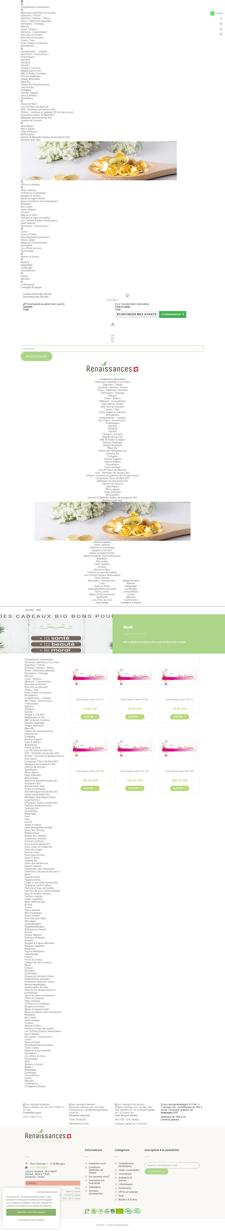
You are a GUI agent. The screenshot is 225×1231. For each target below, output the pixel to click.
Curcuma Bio (27, 87)
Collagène (26, 90)
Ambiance (26, 204)
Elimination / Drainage (32, 23)
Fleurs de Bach (29, 103)
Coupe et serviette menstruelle (41, 882)
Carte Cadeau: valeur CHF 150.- (135, 771)
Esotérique (26, 267)
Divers (28, 907)
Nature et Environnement (34, 242)
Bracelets (29, 970)
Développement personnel (35, 237)
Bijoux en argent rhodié (33, 198)
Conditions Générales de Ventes (96, 1170)
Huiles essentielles (34, 789)
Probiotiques (28, 57)
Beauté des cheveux (35, 835)
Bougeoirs (30, 948)
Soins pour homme (34, 855)
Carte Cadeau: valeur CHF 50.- (135, 699)
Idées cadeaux (28, 190)
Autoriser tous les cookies (31, 1212)
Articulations (27, 45)
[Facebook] (221, 18)
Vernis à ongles (32, 824)
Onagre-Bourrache (30, 79)
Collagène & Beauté (31, 287)
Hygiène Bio (31, 860)
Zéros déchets (32, 910)
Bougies (28, 940)
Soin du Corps (31, 852)
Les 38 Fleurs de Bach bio (35, 106)
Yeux (27, 819)
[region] (31, 1208)
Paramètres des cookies (31, 1220)
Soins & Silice (31, 857)
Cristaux (25, 212)
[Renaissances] (112, 368)
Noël (27, 1061)
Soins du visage (33, 849)
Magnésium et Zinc (31, 70)
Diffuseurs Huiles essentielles (41, 802)
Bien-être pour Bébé (35, 918)
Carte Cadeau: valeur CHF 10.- (90, 699)
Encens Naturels (33, 934)
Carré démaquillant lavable (38, 827)
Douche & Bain (32, 877)
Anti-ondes (26, 206)
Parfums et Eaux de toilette (39, 888)
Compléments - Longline (34, 51)
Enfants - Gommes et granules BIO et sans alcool (47, 112)
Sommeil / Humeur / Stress (35, 18)
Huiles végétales (33, 899)
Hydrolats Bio (31, 808)
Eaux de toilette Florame (37, 893)
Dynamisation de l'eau (36, 987)
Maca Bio (26, 81)
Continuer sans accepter (47, 1192)
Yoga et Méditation (34, 951)
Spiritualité (26, 245)
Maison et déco (29, 215)
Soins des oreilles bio (36, 863)
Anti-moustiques (33, 912)
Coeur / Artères (29, 29)
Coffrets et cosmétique (33, 193)
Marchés (25, 278)
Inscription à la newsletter (96, 1182)
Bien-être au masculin (32, 37)
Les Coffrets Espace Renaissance (39, 220)
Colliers (28, 968)
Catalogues (95, 1187)
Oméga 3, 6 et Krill (30, 68)
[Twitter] (221, 23)
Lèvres (28, 822)
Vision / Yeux (28, 40)
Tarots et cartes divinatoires (39, 995)
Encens (28, 932)
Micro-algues (28, 128)
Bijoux (27, 965)
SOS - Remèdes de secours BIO (38, 109)
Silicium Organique (31, 76)
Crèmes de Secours (31, 120)
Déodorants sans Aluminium (39, 868)
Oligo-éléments (29, 131)
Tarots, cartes (28, 239)
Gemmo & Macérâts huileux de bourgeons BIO (45, 137)
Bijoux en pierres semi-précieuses (39, 201)
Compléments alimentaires (35, 7)
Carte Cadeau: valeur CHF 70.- (180, 699)
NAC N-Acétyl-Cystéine (33, 73)
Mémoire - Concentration (34, 32)
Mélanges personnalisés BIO (36, 117)
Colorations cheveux (35, 838)
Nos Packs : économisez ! (35, 54)
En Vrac (28, 904)
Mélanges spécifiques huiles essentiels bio (40, 798)
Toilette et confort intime (37, 885)
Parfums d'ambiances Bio (38, 805)
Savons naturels (33, 866)
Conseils (219, 13)
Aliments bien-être (31, 139)
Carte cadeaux (28, 209)
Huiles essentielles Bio (37, 794)
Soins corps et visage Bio (38, 846)
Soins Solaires (32, 915)
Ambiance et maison (35, 929)
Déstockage (27, 251)
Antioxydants (28, 134)
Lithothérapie (31, 954)
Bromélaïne (27, 98)
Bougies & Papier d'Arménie (39, 943)
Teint (27, 816)
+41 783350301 (39, 1167)
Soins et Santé (28, 234)
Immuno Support (29, 92)
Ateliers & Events (30, 256)
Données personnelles (96, 1192)
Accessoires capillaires (37, 844)
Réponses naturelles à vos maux (38, 12)
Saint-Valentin (28, 223)
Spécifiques (27, 126)
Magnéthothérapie (34, 926)
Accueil (29, 610)
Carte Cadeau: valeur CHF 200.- (179, 771)
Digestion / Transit (31, 15)
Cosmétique (31, 811)
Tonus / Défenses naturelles (36, 21)
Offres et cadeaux (30, 184)
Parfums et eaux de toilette (35, 217)
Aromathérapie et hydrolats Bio (41, 791)
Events (24, 276)
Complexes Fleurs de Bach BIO (37, 115)
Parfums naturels (33, 896)
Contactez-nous (97, 1163)
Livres (24, 231)
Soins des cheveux (34, 830)
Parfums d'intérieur (34, 937)
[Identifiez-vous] (112, 325)
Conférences (27, 284)
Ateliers (25, 262)
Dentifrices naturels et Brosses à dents (42, 873)
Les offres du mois (31, 248)
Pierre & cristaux (33, 959)
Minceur (25, 26)
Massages (30, 921)
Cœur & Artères (29, 95)
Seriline (25, 65)
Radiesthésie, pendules (37, 979)
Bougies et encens (31, 195)
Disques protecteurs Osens (39, 976)
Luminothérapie (32, 923)
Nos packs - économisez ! (35, 226)
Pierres (28, 956)
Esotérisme (30, 973)
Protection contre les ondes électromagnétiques (39, 983)
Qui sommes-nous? (99, 1176)
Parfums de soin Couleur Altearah (42, 890)
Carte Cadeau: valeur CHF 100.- (90, 771)
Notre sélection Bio (34, 901)
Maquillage (26, 265)
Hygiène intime (32, 879)
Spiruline (25, 59)
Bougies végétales (34, 945)
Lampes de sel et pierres (38, 962)
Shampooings (31, 833)
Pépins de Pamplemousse (35, 84)
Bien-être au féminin (31, 34)
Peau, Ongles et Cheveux (34, 43)
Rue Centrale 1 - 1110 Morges (47, 1163)
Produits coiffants (34, 841)
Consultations (28, 270)
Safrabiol (25, 62)
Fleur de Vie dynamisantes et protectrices (40, 991)
